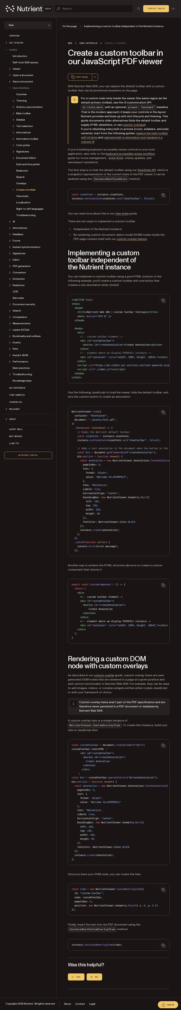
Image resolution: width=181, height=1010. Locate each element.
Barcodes (18, 298)
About (67, 1004)
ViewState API (147, 170)
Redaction (22, 170)
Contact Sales (156, 8)
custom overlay (104, 675)
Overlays (21, 183)
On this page (69, 26)
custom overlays (134, 125)
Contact (80, 1004)
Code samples (17, 395)
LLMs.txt (14, 443)
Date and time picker (28, 164)
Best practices (21, 368)
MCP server (15, 436)
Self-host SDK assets (25, 62)
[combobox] (95, 77)
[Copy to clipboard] (163, 195)
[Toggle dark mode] (138, 8)
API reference (17, 388)
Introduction (20, 56)
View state (22, 196)
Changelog (15, 402)
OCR (15, 291)
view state (122, 214)
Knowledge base (22, 380)
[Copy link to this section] (62, 260)
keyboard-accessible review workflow (130, 154)
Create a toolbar (26, 189)
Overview (14, 36)
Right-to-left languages (29, 209)
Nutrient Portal (28, 455)
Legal (92, 1004)
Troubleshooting (26, 215)
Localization (23, 202)
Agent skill (16, 429)
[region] (119, 338)
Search (20, 177)
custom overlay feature (131, 239)
